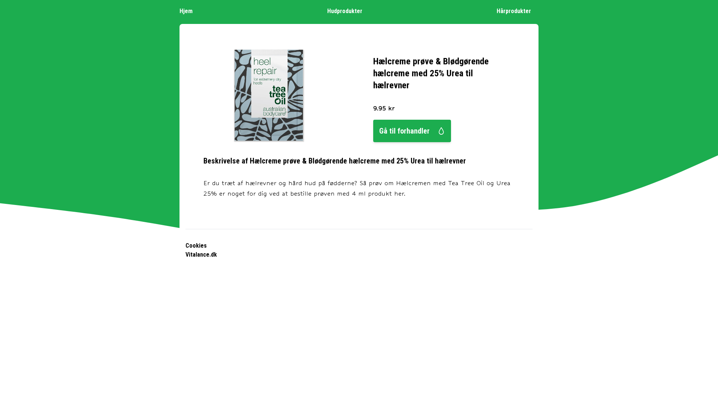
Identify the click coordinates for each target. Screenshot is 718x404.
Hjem (186, 11)
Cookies (196, 245)
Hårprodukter (514, 11)
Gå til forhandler (404, 130)
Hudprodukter (344, 11)
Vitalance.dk (201, 254)
